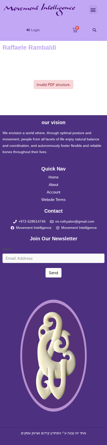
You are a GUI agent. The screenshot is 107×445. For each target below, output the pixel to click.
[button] (93, 9)
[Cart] (75, 30)
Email (6, 249)
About (53, 184)
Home (53, 177)
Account (53, 192)
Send (53, 272)
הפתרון (56, 433)
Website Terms (53, 199)
